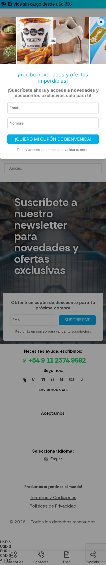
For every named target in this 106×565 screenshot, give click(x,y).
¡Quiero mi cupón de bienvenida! (53, 139)
